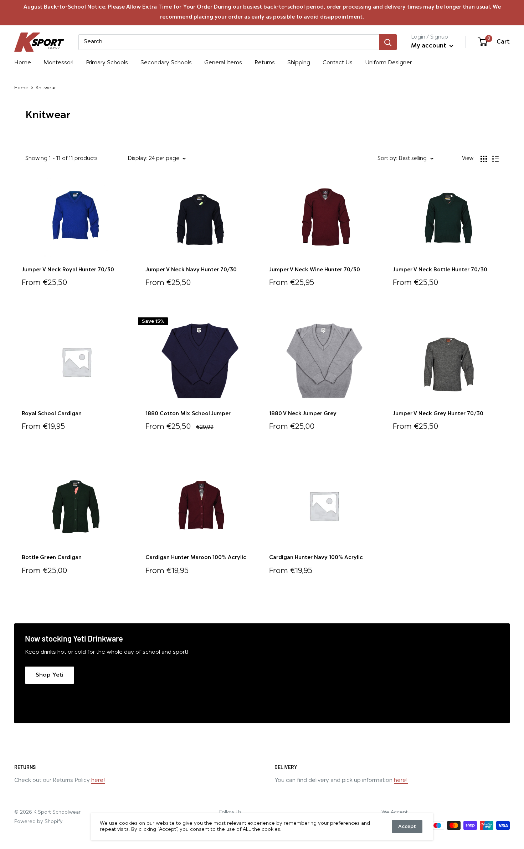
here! (98, 780)
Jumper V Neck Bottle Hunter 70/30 (440, 270)
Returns (265, 63)
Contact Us (338, 63)
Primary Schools (107, 63)
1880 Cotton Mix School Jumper (188, 414)
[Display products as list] (495, 159)
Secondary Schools (166, 63)
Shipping (298, 63)
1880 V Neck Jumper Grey (303, 414)
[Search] (388, 42)
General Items (223, 63)
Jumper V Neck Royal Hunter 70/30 (68, 270)
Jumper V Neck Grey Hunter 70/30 (438, 414)
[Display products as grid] (484, 159)
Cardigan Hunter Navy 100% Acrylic (316, 558)
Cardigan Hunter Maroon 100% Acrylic (195, 558)
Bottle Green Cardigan (52, 558)
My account (429, 46)
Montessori (58, 63)
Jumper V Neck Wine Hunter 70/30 (314, 270)
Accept (407, 826)
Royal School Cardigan (52, 414)
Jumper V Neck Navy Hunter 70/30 (191, 270)
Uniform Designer (388, 63)
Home (22, 63)
